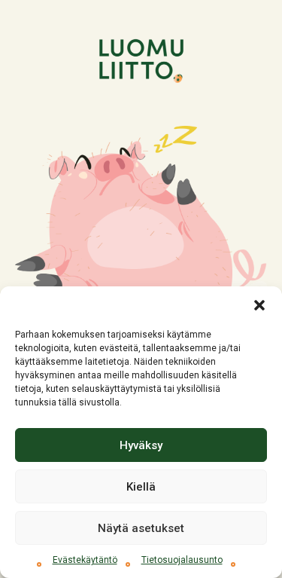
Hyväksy (141, 445)
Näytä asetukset (141, 528)
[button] (259, 305)
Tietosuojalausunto (182, 560)
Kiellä (141, 487)
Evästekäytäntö (85, 560)
